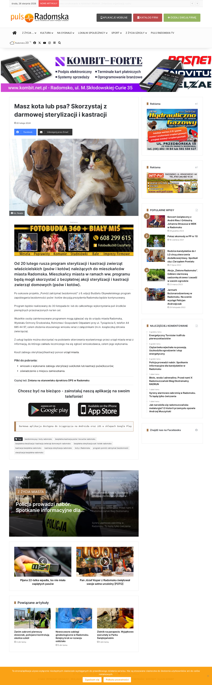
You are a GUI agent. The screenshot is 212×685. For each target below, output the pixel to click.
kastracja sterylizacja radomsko (58, 448)
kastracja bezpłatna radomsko (28, 448)
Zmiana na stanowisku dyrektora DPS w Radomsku (58, 380)
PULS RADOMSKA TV (162, 32)
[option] (74, 503)
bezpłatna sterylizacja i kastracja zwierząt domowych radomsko (43, 443)
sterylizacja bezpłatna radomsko (29, 452)
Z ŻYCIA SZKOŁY (135, 32)
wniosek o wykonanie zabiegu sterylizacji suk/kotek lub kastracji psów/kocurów (66, 366)
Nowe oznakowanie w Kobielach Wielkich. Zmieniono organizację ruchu (94, 3)
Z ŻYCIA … (28, 32)
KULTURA (45, 32)
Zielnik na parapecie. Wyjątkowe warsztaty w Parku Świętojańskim (115, 634)
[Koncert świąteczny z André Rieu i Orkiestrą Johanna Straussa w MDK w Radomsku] (156, 221)
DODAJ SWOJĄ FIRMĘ (183, 17)
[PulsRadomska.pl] (39, 17)
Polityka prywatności (117, 679)
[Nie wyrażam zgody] (208, 676)
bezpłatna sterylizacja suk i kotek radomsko (93, 443)
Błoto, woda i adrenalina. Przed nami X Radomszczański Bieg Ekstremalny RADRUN (45, 507)
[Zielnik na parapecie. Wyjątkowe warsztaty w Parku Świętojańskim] (115, 618)
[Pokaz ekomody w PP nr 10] (156, 241)
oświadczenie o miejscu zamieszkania (42, 371)
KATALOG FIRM (148, 17)
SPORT (115, 32)
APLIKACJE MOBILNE (115, 17)
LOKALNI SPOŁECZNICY (91, 32)
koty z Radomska (82, 448)
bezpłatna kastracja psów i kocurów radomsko (75, 439)
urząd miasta (71, 352)
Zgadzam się (92, 679)
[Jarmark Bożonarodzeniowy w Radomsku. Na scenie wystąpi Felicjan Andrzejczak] (156, 294)
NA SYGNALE (64, 32)
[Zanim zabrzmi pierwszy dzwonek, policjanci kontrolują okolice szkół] (32, 618)
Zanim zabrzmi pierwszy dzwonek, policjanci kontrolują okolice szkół (31, 634)
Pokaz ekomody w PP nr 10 (182, 236)
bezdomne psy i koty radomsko (38, 439)
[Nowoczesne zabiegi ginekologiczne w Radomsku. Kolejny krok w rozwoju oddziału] (74, 618)
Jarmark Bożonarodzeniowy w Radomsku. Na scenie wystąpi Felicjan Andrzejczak (179, 296)
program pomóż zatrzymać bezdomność (110, 448)
